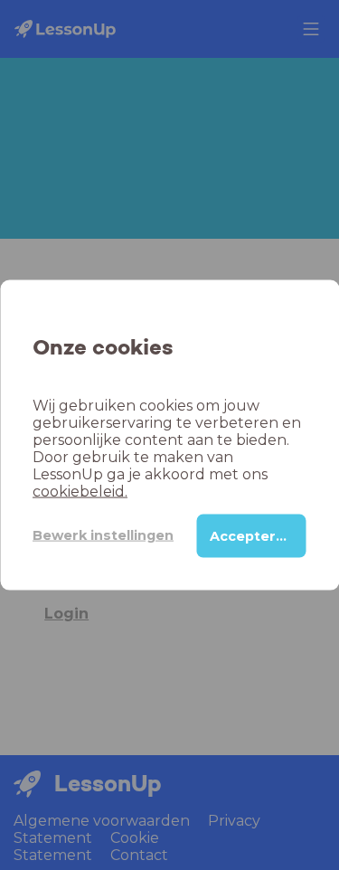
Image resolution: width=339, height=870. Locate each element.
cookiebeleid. (80, 490)
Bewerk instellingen (103, 535)
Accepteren (252, 535)
